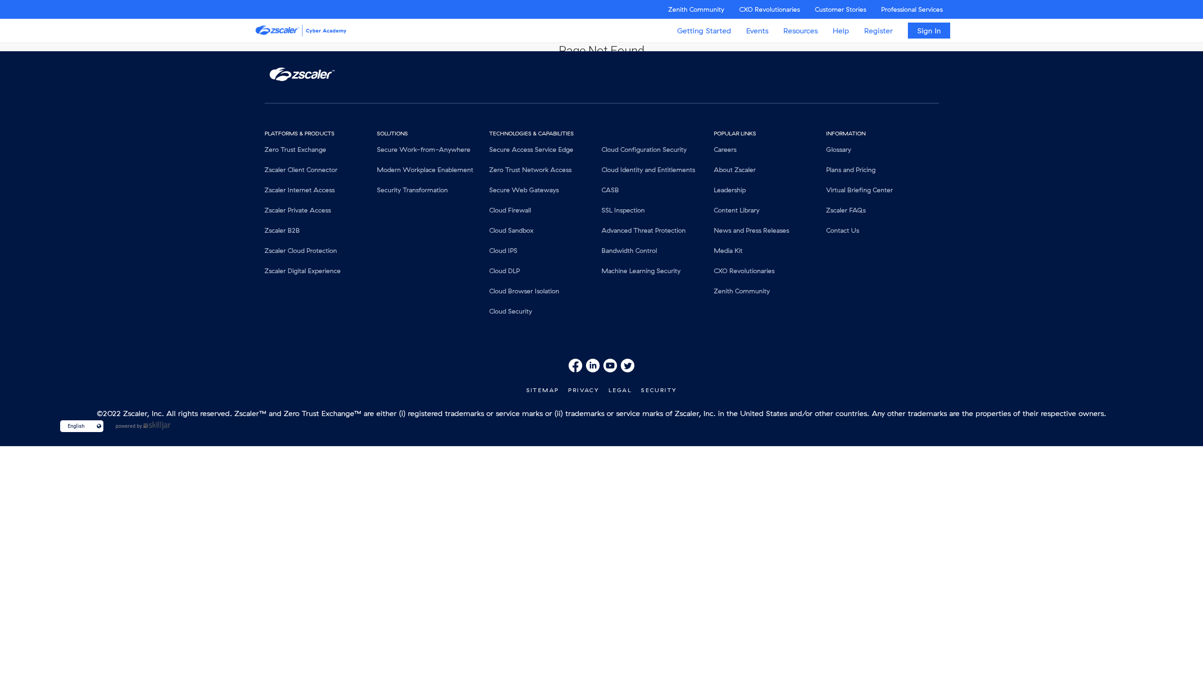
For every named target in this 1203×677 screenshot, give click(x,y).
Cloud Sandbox (511, 230)
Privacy (583, 390)
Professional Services (912, 9)
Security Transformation (412, 190)
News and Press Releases (751, 230)
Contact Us (842, 230)
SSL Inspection (623, 210)
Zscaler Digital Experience (303, 271)
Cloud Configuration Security (644, 149)
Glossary (838, 149)
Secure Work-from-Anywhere (423, 149)
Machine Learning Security (641, 271)
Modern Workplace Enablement (425, 169)
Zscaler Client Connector (301, 169)
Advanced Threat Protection (644, 230)
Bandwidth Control (629, 250)
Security (659, 390)
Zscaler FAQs (846, 210)
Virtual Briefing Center (859, 190)
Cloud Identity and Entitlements (648, 169)
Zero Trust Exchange (295, 149)
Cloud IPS (503, 250)
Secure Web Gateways (524, 190)
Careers (725, 149)
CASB (610, 190)
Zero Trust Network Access (530, 169)
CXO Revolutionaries (769, 9)
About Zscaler (735, 169)
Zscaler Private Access (298, 210)
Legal (620, 390)
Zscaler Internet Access (300, 190)
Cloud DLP (504, 271)
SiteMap (542, 390)
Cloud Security (510, 311)
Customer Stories (840, 9)
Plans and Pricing (850, 169)
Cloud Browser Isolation (524, 291)
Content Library (736, 210)
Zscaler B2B (282, 230)
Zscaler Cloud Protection (301, 250)
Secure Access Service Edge (531, 149)
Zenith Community (696, 9)
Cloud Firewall (510, 210)
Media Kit (728, 250)
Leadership (730, 190)
